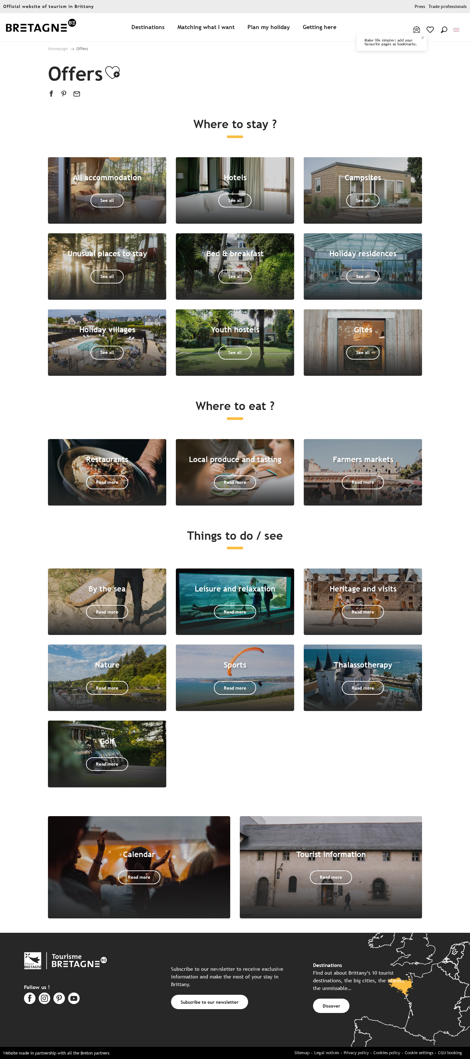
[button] (444, 29)
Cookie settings (419, 1052)
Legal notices (326, 1052)
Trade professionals (447, 6)
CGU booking (450, 1052)
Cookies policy (386, 1052)
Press (420, 6)
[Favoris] (431, 29)
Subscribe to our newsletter (210, 1002)
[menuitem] (41, 27)
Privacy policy (356, 1052)
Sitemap (301, 1052)
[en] (457, 30)
